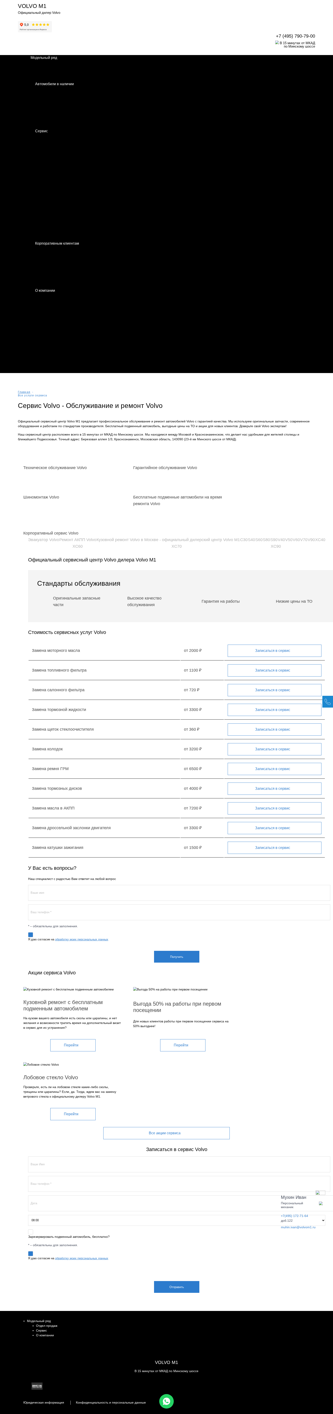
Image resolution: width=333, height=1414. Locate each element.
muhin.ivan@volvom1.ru (298, 1227)
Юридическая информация (43, 1402)
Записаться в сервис (272, 651)
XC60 (77, 546)
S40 (251, 539)
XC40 (320, 539)
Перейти (71, 1045)
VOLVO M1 (32, 6)
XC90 (276, 546)
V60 (296, 539)
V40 (281, 539)
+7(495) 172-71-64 (294, 1216)
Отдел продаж (46, 1325)
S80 (266, 539)
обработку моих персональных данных (81, 939)
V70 (303, 539)
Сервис (41, 1330)
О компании (45, 1335)
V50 (288, 539)
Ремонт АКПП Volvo (77, 539)
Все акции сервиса (165, 1133)
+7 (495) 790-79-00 (295, 36)
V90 (311, 539)
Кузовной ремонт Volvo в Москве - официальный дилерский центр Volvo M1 (168, 539)
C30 (244, 539)
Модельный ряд (39, 1321)
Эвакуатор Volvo (43, 539)
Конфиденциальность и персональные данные (111, 1402)
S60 (259, 539)
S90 (274, 539)
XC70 (176, 546)
